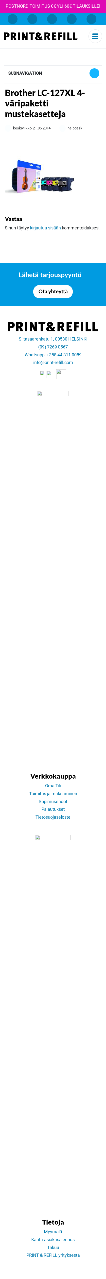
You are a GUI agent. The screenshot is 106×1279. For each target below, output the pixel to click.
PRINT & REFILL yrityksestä (53, 1255)
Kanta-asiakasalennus (53, 1239)
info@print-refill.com (53, 362)
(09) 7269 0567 (53, 346)
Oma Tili (53, 785)
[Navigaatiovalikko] (95, 36)
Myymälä (53, 1231)
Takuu (53, 1247)
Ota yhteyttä (53, 291)
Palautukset (53, 809)
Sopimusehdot (53, 801)
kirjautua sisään (45, 227)
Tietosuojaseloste (53, 817)
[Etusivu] (41, 36)
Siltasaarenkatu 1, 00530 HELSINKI (53, 339)
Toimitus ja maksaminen (53, 793)
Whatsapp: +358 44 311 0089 (53, 354)
